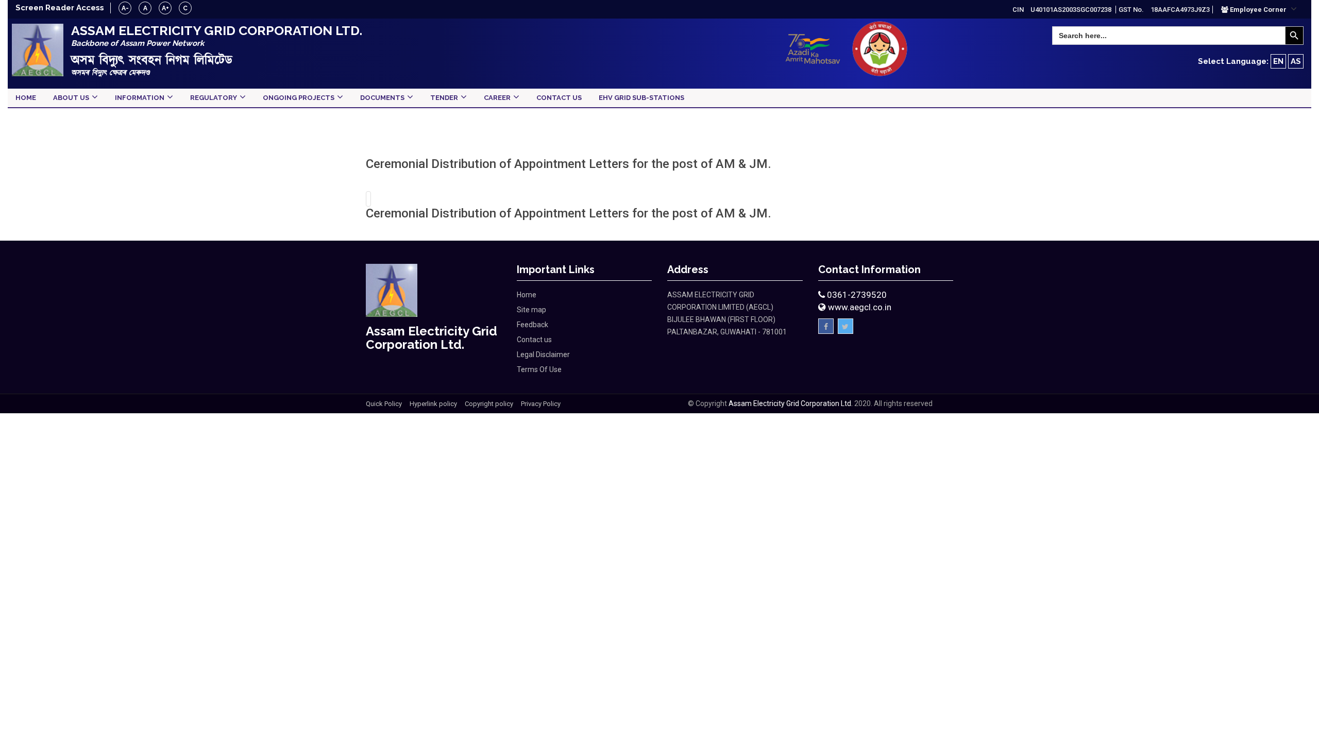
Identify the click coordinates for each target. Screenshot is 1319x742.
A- (125, 8)
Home (526, 295)
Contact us (534, 339)
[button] (1259, 9)
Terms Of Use (539, 369)
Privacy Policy (541, 404)
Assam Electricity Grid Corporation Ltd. (791, 403)
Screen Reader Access (59, 7)
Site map (531, 310)
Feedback (532, 325)
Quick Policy (384, 404)
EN (1278, 61)
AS (1296, 61)
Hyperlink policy (433, 404)
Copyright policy (489, 404)
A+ (165, 8)
